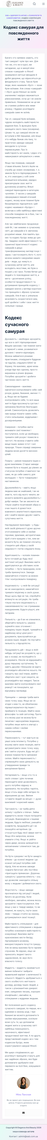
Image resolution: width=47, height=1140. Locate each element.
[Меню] (43, 4)
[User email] (23, 1113)
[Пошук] (34, 4)
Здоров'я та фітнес (18, 15)
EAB (6, 15)
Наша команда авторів (23, 1132)
